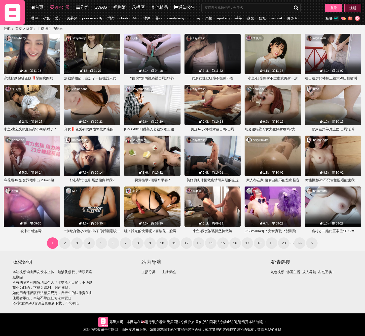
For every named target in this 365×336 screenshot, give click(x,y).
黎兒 (250, 18)
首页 (39, 7)
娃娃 (262, 18)
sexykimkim (260, 140)
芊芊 (238, 18)
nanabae (259, 89)
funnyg (194, 18)
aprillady (223, 18)
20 (284, 243)
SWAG (101, 7)
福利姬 (119, 7)
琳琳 (34, 18)
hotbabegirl (80, 140)
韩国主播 (293, 272)
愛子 (58, 18)
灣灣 (111, 18)
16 (235, 243)
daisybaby (19, 38)
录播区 (138, 7)
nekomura (320, 191)
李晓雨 (257, 38)
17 (247, 243)
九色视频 (277, 272)
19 (272, 243)
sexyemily (79, 38)
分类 (84, 7)
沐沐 (147, 18)
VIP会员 (62, 7)
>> (300, 243)
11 (174, 243)
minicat (276, 18)
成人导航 (309, 272)
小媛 (46, 18)
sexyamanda (141, 89)
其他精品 (159, 7)
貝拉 (208, 18)
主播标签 (169, 272)
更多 (291, 18)
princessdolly (92, 18)
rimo (316, 89)
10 (162, 243)
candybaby (175, 18)
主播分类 (148, 272)
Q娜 (135, 38)
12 (186, 243)
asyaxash (199, 38)
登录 (333, 8)
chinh (123, 18)
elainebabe (80, 89)
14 (211, 243)
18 (259, 243)
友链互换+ (326, 272)
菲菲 (158, 18)
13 (199, 243)
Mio (136, 18)
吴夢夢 (72, 18)
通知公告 (186, 7)
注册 (352, 8)
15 (223, 243)
